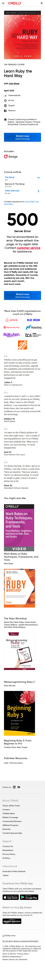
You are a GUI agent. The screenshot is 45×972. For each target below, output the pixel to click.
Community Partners (11, 821)
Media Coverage (10, 817)
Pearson (12, 110)
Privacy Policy (8, 854)
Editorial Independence (11, 956)
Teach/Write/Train (11, 805)
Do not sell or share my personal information (20, 941)
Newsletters (7, 850)
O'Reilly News (8, 813)
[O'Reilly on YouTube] (19, 787)
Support (7, 841)
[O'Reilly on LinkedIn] (14, 787)
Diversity (6, 829)
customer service (28, 248)
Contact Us (7, 846)
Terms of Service (9, 954)
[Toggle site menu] (3, 3)
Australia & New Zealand (13, 871)
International (9, 866)
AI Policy (6, 858)
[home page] (14, 3)
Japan (5, 875)
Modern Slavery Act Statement (14, 959)
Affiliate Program (10, 825)
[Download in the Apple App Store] (10, 899)
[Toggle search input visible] (42, 3)
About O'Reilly (10, 800)
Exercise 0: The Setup (15, 185)
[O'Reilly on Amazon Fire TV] (11, 923)
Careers (6, 809)
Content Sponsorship (12, 833)
